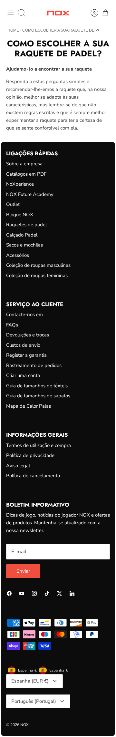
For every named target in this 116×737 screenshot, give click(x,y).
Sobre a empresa (24, 163)
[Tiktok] (47, 593)
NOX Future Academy (29, 194)
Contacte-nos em (24, 314)
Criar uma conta (23, 375)
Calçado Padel (21, 235)
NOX (24, 724)
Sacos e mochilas (24, 245)
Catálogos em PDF (26, 174)
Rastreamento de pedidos (34, 365)
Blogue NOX (19, 214)
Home (13, 30)
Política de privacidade (30, 455)
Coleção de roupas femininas (37, 275)
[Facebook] (9, 593)
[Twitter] (59, 593)
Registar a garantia (26, 355)
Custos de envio (23, 345)
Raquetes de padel (26, 224)
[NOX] (58, 13)
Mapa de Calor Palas (28, 406)
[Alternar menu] (11, 13)
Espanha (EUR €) (30, 681)
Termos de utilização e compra (38, 445)
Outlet (13, 204)
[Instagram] (34, 593)
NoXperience (20, 184)
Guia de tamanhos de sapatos (38, 396)
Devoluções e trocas (27, 335)
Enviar (23, 571)
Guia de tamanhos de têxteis (37, 386)
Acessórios (17, 255)
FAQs (12, 325)
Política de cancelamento (33, 475)
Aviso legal (18, 465)
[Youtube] (21, 593)
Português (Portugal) (33, 701)
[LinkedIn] (72, 593)
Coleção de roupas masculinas (38, 265)
